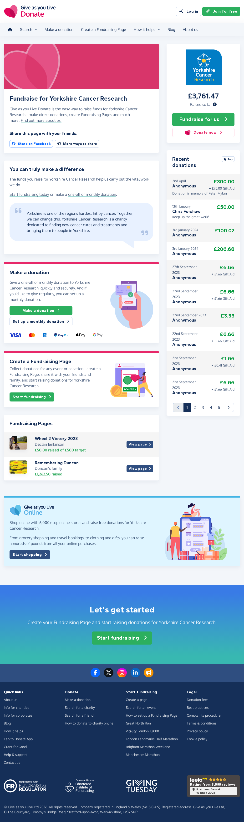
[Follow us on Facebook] (95, 675)
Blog (171, 29)
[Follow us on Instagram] (122, 675)
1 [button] (189, 407)
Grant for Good (15, 747)
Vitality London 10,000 (142, 731)
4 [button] (211, 407)
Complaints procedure (204, 715)
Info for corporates (18, 715)
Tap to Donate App (18, 739)
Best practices (198, 707)
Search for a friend (79, 715)
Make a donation (59, 29)
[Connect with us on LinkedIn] (135, 675)
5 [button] (219, 407)
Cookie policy (197, 739)
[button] (215, 104)
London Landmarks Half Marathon (152, 739)
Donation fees (197, 700)
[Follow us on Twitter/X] (108, 675)
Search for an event (141, 707)
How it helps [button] (144, 29)
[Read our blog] (148, 675)
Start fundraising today (29, 194)
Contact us (12, 762)
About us (190, 29)
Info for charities (16, 707)
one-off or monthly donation (92, 194)
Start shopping (27, 554)
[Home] (10, 29)
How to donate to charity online (89, 723)
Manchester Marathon (143, 755)
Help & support (15, 755)
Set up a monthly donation (38, 321)
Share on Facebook (34, 144)
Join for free (225, 11)
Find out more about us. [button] (41, 120)
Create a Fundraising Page (103, 29)
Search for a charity (80, 707)
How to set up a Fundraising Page (152, 715)
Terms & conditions (202, 723)
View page (138, 444)
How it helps (13, 731)
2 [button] (195, 407)
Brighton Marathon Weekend (148, 747)
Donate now (205, 132)
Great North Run (138, 723)
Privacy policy (197, 731)
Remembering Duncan (57, 462)
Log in (192, 11)
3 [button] (203, 407)
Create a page (136, 700)
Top (231, 159)
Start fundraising (29, 397)
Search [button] (26, 29)
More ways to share (80, 144)
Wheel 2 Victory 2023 (56, 438)
